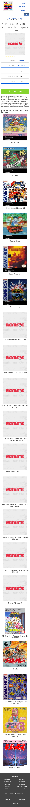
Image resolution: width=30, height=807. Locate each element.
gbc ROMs (22, 779)
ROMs (23, 3)
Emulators (22, 6)
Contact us (15, 803)
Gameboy (20, 18)
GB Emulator (21, 65)
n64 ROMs (7, 786)
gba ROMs (7, 779)
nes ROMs (22, 782)
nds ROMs (7, 784)
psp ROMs (7, 789)
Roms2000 (11, 793)
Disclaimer (7, 799)
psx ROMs (22, 784)
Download (16, 91)
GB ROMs (21, 60)
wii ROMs (22, 789)
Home (8, 18)
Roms (14, 18)
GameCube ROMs (22, 786)
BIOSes (23, 10)
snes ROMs (7, 782)
